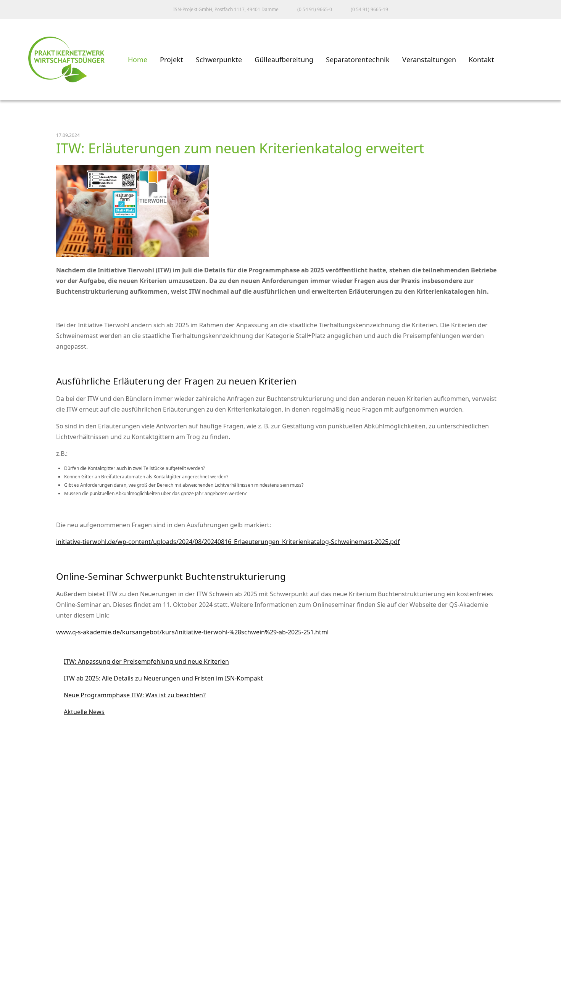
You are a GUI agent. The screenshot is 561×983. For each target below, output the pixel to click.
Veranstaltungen (429, 59)
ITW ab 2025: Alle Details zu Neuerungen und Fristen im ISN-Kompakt (159, 678)
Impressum (24, 927)
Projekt (171, 59)
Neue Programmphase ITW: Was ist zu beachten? (131, 695)
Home (137, 59)
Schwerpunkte (219, 59)
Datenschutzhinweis (38, 961)
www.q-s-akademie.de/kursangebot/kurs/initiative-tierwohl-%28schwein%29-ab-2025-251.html (192, 632)
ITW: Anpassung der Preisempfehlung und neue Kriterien (142, 661)
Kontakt (481, 59)
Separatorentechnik (358, 59)
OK (13, 976)
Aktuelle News (80, 712)
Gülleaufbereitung (284, 59)
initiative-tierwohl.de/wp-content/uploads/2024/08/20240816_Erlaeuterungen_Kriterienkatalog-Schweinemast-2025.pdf (228, 541)
